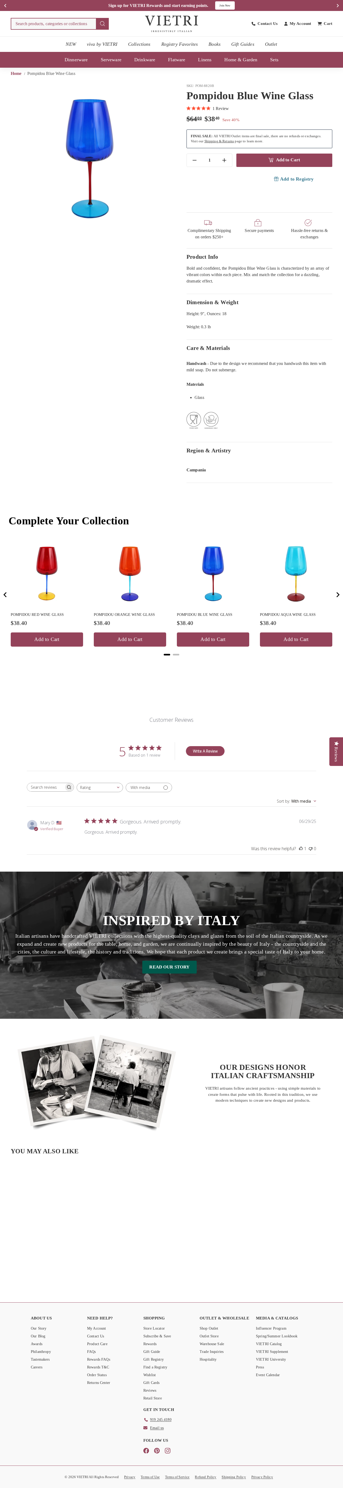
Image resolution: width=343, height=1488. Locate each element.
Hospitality (208, 1359)
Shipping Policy (234, 1477)
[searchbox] (45, 787)
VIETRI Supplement (272, 1352)
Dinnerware (76, 59)
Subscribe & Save (157, 1336)
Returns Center (98, 1383)
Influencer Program (271, 1328)
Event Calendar (268, 1375)
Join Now (224, 5)
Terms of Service (177, 1477)
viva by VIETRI (102, 44)
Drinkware (144, 59)
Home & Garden (240, 59)
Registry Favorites (179, 44)
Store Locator (154, 1328)
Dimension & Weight (212, 302)
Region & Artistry (209, 450)
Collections (139, 44)
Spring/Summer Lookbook (276, 1336)
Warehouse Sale (212, 1344)
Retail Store (152, 1398)
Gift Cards (151, 1383)
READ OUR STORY (169, 967)
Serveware (111, 59)
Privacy (129, 1477)
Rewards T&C (98, 1367)
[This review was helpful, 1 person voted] (301, 849)
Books (214, 44)
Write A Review (205, 751)
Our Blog (38, 1336)
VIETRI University (271, 1359)
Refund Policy (205, 1477)
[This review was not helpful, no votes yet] (310, 849)
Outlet (271, 44)
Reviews (149, 1390)
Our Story (38, 1328)
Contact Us (95, 1336)
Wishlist (149, 1375)
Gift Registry (153, 1359)
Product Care (97, 1344)
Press (260, 1367)
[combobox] (60, 24)
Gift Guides (242, 44)
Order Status (97, 1375)
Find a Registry (155, 1367)
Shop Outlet (209, 1328)
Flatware (176, 59)
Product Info (202, 257)
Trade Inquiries (211, 1352)
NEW (71, 44)
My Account (96, 1328)
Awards (36, 1344)
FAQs (91, 1352)
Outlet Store (209, 1336)
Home (17, 73)
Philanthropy (41, 1352)
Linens (204, 59)
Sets (274, 59)
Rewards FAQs (98, 1359)
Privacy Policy (262, 1477)
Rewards (149, 1344)
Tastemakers (40, 1359)
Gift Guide (151, 1352)
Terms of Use (150, 1477)
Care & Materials (208, 348)
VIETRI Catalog (269, 1344)
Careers (36, 1367)
